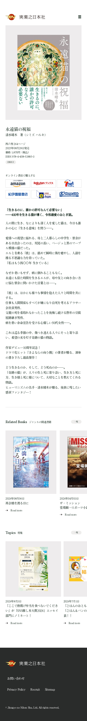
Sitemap (50, 689)
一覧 (76, 421)
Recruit (35, 689)
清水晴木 (11, 134)
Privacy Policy (16, 689)
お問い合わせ (15, 678)
